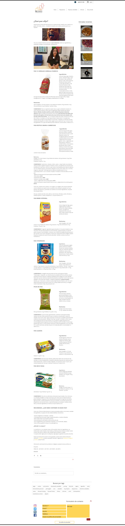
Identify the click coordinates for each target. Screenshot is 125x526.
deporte (46, 493)
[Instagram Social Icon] (35, 512)
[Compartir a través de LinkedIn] (40, 455)
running (65, 486)
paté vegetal (48, 488)
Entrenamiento (76, 491)
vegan (34, 486)
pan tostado (52, 448)
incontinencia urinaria (38, 493)
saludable (60, 488)
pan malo (47, 448)
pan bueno (41, 448)
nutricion (64, 491)
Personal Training (41, 491)
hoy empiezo (67, 488)
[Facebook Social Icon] (35, 515)
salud (88, 486)
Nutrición (36, 451)
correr (69, 491)
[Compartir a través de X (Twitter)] (37, 455)
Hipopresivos (74, 488)
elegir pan (36, 448)
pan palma (58, 448)
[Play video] (54, 58)
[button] (82, 10)
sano (54, 488)
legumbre (83, 486)
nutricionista (46, 486)
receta (34, 491)
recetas (39, 486)
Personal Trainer (51, 491)
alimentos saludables (84, 488)
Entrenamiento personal (38, 488)
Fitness (58, 491)
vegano (76, 486)
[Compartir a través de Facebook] (34, 455)
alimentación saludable (56, 486)
